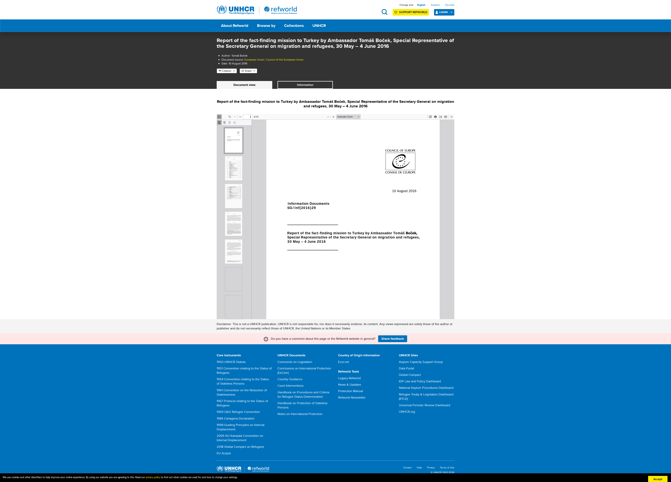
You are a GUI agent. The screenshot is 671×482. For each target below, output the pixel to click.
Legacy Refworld (349, 378)
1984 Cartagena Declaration (235, 418)
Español (435, 5)
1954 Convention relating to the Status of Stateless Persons (243, 381)
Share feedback (392, 338)
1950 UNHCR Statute (231, 362)
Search (384, 12)
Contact (407, 467)
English (421, 5)
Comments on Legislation (294, 362)
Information (305, 85)
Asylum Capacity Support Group (421, 362)
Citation (226, 71)
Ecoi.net (343, 362)
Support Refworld (413, 12)
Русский (449, 5)
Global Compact (410, 375)
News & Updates (349, 384)
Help (419, 467)
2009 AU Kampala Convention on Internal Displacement (240, 437)
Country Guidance (289, 379)
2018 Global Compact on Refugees (240, 446)
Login (443, 12)
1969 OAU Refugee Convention (238, 412)
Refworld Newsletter (352, 397)
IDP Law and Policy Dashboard (420, 381)
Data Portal (406, 368)
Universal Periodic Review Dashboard (424, 405)
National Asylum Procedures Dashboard (426, 387)
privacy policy (153, 477)
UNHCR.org (407, 411)
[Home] (257, 10)
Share (248, 71)
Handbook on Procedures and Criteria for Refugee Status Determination (303, 394)
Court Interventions (290, 385)
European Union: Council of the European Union (274, 60)
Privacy (431, 467)
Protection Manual (350, 391)
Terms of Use (447, 467)
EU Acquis (224, 453)
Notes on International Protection (299, 414)
